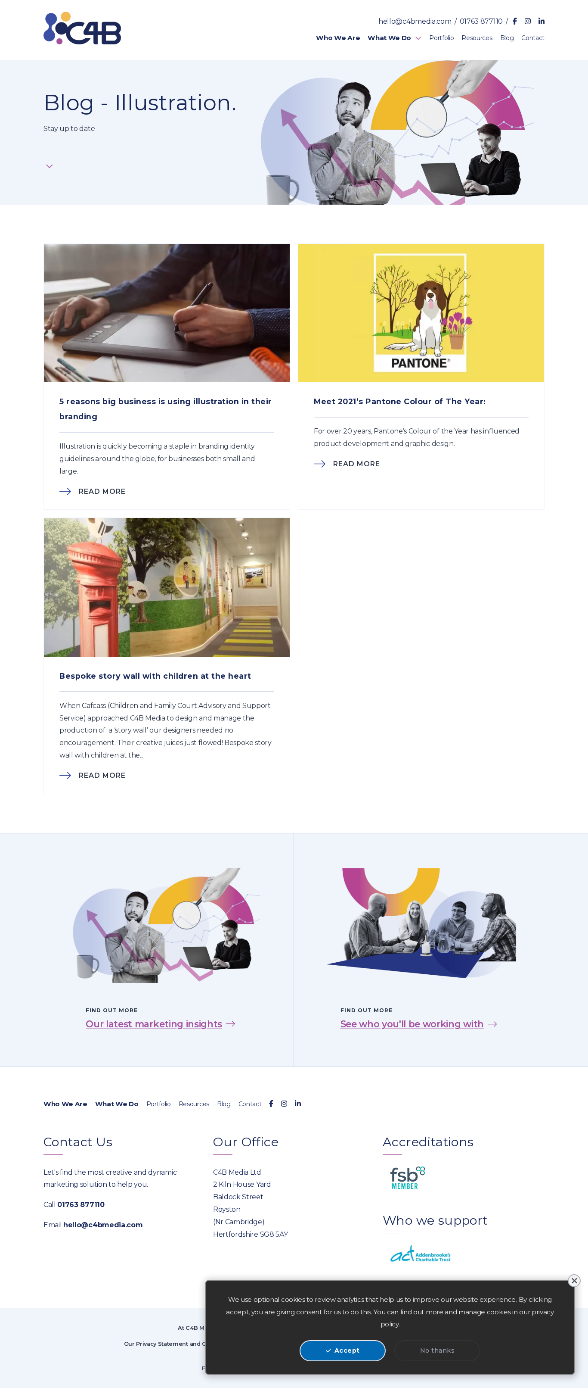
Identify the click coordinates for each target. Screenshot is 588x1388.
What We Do (117, 1104)
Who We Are (65, 1104)
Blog (224, 1104)
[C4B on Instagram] (528, 22)
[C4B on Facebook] (515, 22)
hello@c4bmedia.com (414, 21)
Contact (250, 1104)
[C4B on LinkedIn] (541, 22)
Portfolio (158, 1104)
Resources (194, 1104)
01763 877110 (481, 21)
